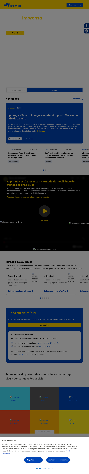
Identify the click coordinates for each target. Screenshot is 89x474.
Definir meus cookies (44, 468)
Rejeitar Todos (33, 460)
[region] (44, 455)
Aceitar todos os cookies (58, 460)
